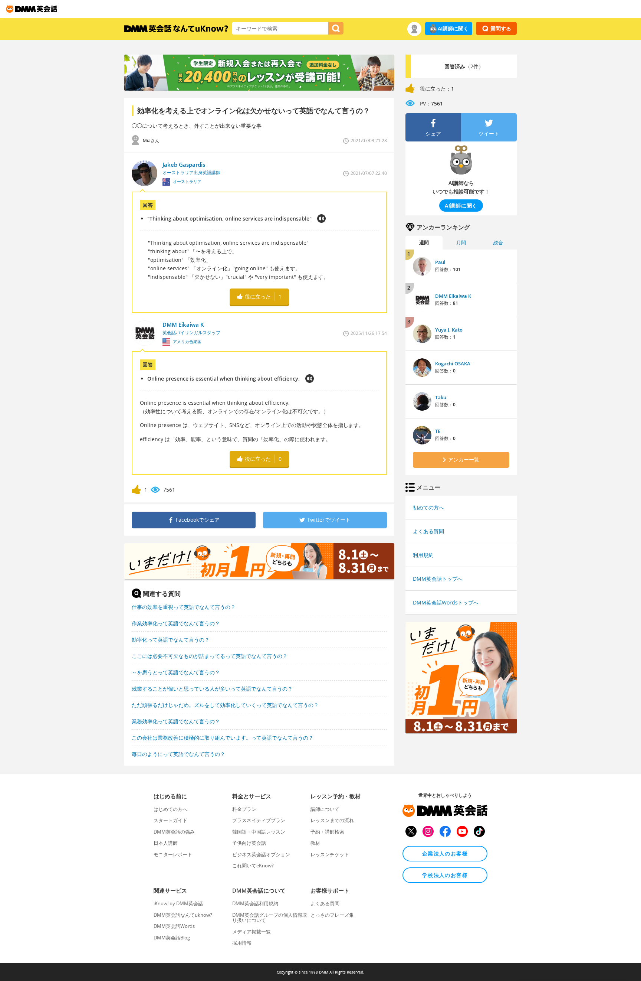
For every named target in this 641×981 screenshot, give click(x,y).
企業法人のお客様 (445, 853)
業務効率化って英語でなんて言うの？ (176, 721)
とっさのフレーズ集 (332, 915)
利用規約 (423, 554)
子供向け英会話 (249, 843)
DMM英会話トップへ (438, 578)
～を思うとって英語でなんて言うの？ (176, 672)
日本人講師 (166, 843)
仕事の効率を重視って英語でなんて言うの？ (184, 606)
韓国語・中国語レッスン (258, 831)
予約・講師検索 (327, 831)
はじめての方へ (170, 809)
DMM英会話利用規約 (255, 903)
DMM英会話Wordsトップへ (446, 602)
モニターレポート (173, 854)
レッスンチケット (329, 854)
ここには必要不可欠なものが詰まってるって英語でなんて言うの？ (209, 655)
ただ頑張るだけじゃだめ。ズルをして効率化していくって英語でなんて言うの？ (225, 704)
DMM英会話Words (174, 926)
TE (437, 431)
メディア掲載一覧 (251, 931)
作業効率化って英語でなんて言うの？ (176, 623)
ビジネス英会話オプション (261, 854)
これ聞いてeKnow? (253, 865)
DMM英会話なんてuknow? (183, 915)
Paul (440, 262)
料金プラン (244, 809)
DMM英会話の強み (174, 831)
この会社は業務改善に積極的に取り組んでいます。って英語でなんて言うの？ (222, 737)
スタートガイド (170, 820)
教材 (315, 843)
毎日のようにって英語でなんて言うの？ (178, 753)
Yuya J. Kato (449, 329)
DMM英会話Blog (172, 937)
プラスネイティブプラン (258, 820)
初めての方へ (428, 507)
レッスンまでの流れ (332, 820)
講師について (324, 809)
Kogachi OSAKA (452, 363)
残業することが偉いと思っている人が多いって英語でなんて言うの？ (212, 688)
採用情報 (242, 942)
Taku (440, 397)
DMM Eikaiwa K (453, 296)
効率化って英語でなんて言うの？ (171, 639)
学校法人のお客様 (445, 875)
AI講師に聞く (453, 28)
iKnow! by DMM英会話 (178, 903)
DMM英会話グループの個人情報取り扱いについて (269, 917)
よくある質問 (428, 531)
